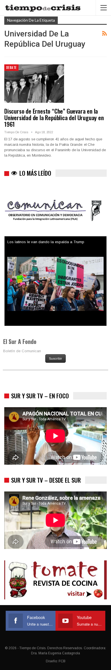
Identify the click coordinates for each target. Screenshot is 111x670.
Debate (11, 67)
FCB (62, 661)
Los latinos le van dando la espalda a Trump (45, 242)
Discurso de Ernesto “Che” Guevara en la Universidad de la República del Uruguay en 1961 (54, 117)
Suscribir (55, 358)
